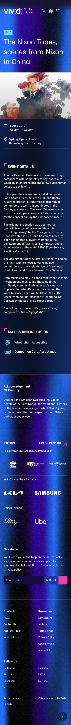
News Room (45, 618)
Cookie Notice (46, 644)
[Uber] (48, 521)
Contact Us (10, 624)
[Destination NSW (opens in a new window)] (35, 464)
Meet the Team (12, 631)
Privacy (8, 704)
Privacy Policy (46, 637)
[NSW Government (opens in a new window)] (13, 464)
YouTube (43, 681)
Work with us (11, 637)
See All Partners (50, 442)
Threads (8, 674)
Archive (42, 624)
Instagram (10, 668)
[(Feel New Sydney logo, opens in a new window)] (58, 464)
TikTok (41, 674)
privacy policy (12, 569)
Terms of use (11, 698)
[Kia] (17, 493)
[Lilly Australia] (17, 521)
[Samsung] (48, 493)
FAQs (7, 618)
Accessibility (45, 650)
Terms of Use (46, 631)
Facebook (9, 681)
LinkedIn (43, 668)
